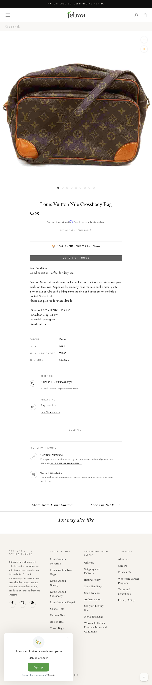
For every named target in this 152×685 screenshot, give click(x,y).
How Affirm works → (50, 412)
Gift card (89, 562)
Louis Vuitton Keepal (62, 602)
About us (123, 559)
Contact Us (124, 572)
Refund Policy (92, 579)
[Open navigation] (8, 15)
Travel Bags (57, 628)
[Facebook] (12, 604)
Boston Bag (57, 621)
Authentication (92, 599)
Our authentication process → (66, 462)
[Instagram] (22, 604)
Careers (122, 565)
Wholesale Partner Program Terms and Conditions (95, 627)
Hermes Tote (57, 615)
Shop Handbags (93, 586)
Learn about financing (76, 230)
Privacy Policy (126, 600)
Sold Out (76, 430)
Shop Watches (92, 593)
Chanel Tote (57, 608)
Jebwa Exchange (93, 616)
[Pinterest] (32, 604)
